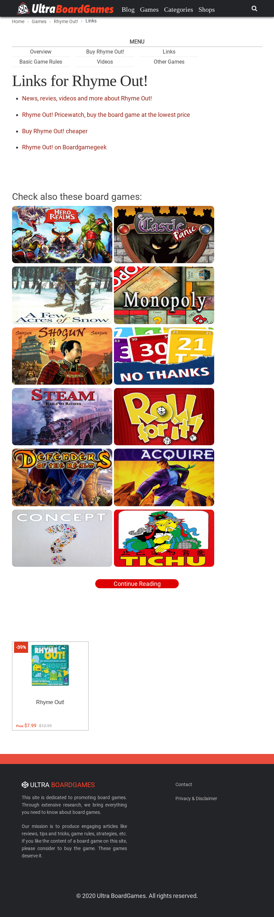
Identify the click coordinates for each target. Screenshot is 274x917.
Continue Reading (137, 583)
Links (169, 52)
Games (149, 9)
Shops (206, 9)
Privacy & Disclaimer (196, 798)
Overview (40, 52)
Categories (178, 9)
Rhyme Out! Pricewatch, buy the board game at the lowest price (106, 114)
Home (18, 21)
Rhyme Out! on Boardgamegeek (64, 147)
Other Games (169, 62)
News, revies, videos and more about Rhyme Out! (87, 98)
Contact (183, 784)
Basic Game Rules (40, 62)
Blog (128, 9)
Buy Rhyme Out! (105, 52)
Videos (105, 62)
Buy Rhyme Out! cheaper (55, 131)
